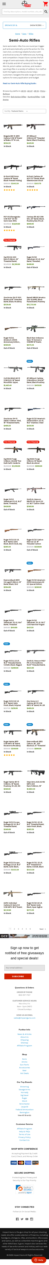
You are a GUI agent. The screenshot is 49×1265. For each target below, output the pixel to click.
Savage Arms (24, 1089)
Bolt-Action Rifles (18, 97)
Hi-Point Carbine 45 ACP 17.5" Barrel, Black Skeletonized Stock (36, 178)
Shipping (24, 1040)
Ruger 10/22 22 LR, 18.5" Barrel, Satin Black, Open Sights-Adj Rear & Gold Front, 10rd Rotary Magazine (36, 907)
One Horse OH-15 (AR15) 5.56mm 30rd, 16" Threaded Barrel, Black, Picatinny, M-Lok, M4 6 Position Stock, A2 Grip (12, 424)
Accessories (24, 1067)
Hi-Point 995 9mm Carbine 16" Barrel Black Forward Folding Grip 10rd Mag (13, 179)
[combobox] (22, 12)
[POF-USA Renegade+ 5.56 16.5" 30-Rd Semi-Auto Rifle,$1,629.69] (13, 207)
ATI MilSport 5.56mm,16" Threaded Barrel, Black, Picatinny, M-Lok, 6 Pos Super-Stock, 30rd (36, 140)
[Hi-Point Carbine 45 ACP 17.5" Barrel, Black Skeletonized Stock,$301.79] (36, 167)
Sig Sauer (25, 1095)
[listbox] (20, 111)
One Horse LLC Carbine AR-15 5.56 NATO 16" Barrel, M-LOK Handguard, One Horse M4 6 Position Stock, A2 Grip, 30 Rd (36, 706)
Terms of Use (24, 1134)
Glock (24, 1101)
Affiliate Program (24, 1045)
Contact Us (24, 1140)
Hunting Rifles (34, 97)
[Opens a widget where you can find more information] (38, 1260)
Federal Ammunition (24, 1109)
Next (41, 929)
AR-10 (36, 91)
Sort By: (7, 111)
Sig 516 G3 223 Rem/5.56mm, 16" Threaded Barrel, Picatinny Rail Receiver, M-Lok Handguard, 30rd (13, 262)
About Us (25, 1037)
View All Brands (24, 1115)
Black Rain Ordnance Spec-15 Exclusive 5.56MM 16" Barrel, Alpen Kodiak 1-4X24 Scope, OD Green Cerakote (35, 343)
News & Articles (24, 1034)
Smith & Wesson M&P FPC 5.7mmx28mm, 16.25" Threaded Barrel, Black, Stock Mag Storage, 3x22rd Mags (36, 665)
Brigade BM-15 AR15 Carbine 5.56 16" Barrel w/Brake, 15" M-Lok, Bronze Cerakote (13, 139)
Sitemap (24, 1043)
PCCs (42, 91)
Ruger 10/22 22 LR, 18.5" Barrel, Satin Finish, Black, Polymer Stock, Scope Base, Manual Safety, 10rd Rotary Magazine (12, 706)
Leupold (24, 1107)
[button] (24, 25)
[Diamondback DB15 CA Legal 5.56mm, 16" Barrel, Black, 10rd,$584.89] (13, 571)
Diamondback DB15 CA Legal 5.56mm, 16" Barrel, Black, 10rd (12, 582)
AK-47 (30, 91)
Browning (24, 1087)
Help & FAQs (24, 1131)
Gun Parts (24, 1065)
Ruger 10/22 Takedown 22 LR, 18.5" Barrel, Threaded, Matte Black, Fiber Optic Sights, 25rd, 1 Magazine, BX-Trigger (13, 504)
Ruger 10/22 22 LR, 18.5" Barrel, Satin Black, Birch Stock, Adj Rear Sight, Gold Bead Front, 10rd (13, 544)
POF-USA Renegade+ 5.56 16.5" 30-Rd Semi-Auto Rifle (12, 219)
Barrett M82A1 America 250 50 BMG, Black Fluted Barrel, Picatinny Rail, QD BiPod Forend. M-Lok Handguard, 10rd (36, 302)
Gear (24, 1070)
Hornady (24, 1092)
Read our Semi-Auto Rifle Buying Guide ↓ (20, 83)
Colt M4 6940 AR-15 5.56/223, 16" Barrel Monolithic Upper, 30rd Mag (12, 381)
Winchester (24, 1104)
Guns (24, 1059)
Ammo (24, 1062)
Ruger (24, 1098)
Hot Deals (24, 1073)
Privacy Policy (24, 1137)
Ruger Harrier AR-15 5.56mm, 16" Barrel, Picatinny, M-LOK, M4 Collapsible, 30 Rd (12, 785)
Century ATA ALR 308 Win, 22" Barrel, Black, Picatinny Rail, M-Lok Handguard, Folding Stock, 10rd (35, 221)
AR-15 (23, 91)
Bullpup (6, 94)
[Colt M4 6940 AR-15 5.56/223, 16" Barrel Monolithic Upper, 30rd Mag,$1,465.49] (13, 369)
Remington (24, 1112)
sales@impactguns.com (24, 1018)
